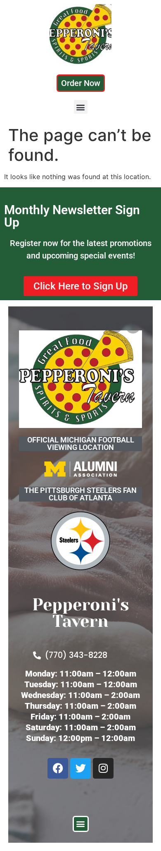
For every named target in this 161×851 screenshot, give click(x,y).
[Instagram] (103, 768)
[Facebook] (57, 768)
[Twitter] (80, 768)
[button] (81, 107)
